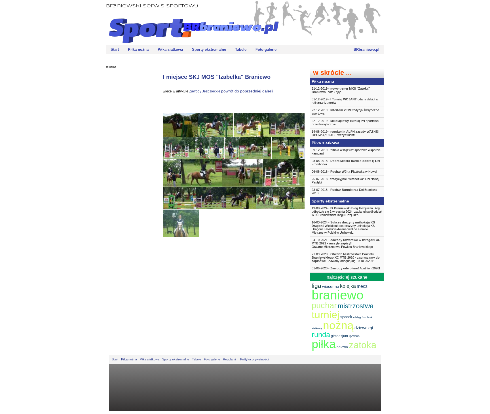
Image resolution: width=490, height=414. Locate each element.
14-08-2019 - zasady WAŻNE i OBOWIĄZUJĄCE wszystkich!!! (345, 133)
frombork (367, 317)
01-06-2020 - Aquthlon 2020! (346, 268)
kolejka (348, 286)
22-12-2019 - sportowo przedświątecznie (345, 122)
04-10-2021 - (346, 243)
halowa (342, 347)
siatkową (317, 328)
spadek (346, 317)
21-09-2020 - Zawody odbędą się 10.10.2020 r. (346, 257)
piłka (324, 344)
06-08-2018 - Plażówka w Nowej (344, 171)
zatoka (362, 345)
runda (321, 334)
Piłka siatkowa (170, 49)
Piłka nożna (138, 49)
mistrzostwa (355, 306)
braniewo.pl (366, 49)
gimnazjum (339, 336)
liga (316, 285)
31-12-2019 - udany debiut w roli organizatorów (345, 101)
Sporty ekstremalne (209, 49)
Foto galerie (265, 49)
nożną (338, 325)
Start (115, 49)
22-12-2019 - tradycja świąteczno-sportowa (346, 111)
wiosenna (330, 286)
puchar (324, 305)
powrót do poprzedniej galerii (247, 91)
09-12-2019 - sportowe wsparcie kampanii (346, 151)
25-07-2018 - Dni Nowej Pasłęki (345, 180)
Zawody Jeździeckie (204, 91)
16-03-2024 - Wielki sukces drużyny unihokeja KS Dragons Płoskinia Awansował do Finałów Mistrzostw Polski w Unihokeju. (343, 227)
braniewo (338, 295)
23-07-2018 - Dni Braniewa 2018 (344, 191)
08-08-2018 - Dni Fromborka (346, 162)
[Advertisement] (128, 157)
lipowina (354, 336)
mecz (362, 286)
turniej (325, 314)
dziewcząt (363, 327)
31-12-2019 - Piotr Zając (341, 90)
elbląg (357, 317)
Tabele (240, 49)
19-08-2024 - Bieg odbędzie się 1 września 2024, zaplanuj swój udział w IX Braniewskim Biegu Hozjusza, (346, 211)
